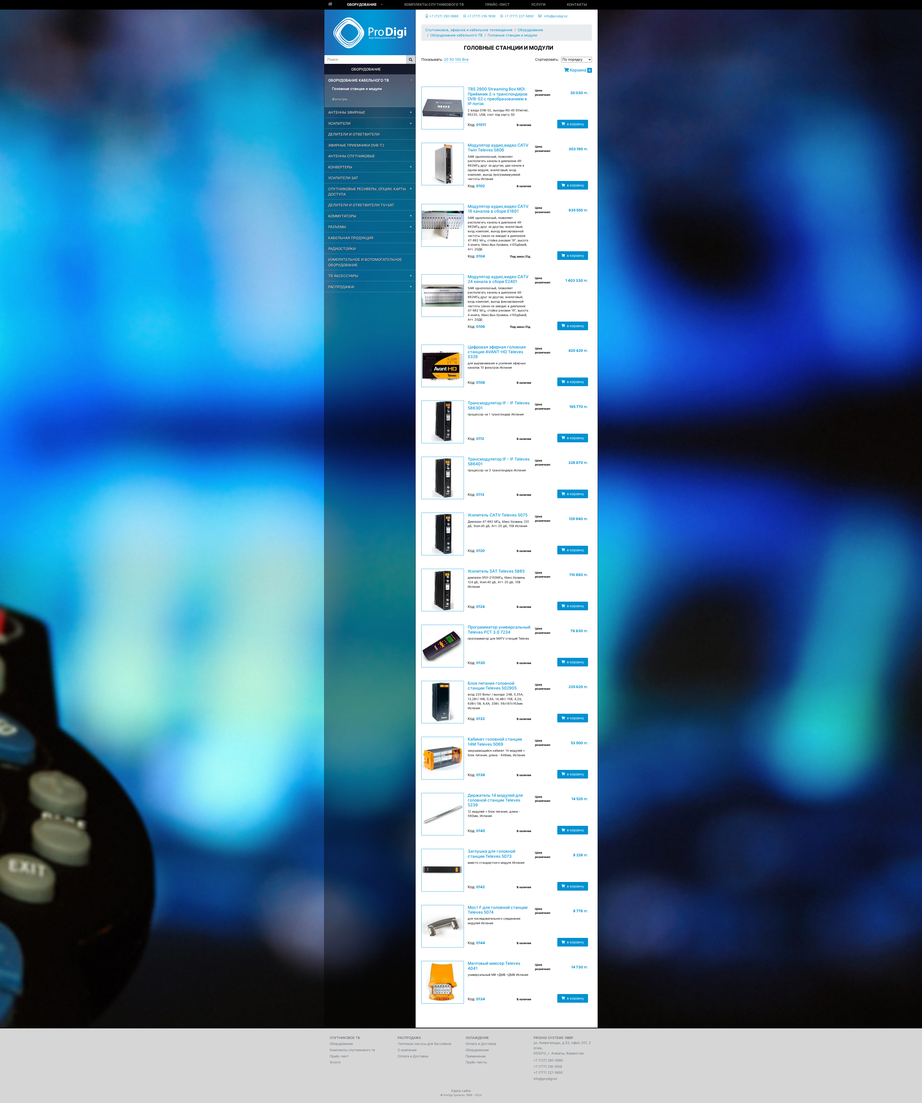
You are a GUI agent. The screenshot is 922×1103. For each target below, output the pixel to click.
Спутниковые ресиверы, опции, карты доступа (367, 192)
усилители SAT (343, 178)
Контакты (577, 4)
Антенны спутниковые (351, 156)
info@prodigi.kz (554, 16)
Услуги (538, 4)
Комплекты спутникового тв (434, 4)
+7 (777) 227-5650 (518, 16)
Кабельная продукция (350, 238)
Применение (476, 1056)
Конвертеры (340, 167)
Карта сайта (461, 1091)
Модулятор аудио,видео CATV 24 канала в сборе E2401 (498, 279)
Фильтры (340, 99)
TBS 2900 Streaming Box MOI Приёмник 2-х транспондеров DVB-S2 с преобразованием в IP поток (498, 96)
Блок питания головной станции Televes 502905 (492, 685)
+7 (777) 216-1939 (480, 16)
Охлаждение (477, 1038)
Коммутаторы (342, 216)
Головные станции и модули (357, 89)
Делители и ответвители (354, 134)
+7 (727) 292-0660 (443, 16)
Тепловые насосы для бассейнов (424, 1044)
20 (446, 59)
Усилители (339, 123)
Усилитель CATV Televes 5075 (498, 515)
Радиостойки (342, 249)
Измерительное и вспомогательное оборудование (365, 262)
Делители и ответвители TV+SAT (361, 205)
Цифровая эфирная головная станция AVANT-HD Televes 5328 (497, 352)
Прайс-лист (497, 4)
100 (458, 59)
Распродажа (409, 1038)
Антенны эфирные (346, 112)
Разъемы (337, 227)
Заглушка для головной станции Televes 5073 (491, 853)
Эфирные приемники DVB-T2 (356, 145)
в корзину (575, 124)
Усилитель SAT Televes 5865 (496, 571)
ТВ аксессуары (343, 276)
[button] (382, 5)
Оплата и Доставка (413, 1056)
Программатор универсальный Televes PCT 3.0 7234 (499, 629)
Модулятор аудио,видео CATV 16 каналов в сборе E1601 (498, 209)
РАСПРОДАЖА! (341, 287)
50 (451, 59)
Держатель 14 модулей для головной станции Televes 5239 (495, 800)
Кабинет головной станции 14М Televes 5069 (495, 741)
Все (465, 59)
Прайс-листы (476, 1062)
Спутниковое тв (345, 1038)
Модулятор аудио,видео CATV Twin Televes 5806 (498, 147)
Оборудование (362, 4)
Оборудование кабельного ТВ (358, 80)
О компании (407, 1050)
